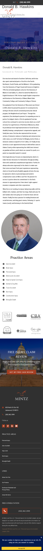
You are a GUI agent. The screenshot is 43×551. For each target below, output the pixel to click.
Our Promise (5, 482)
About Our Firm (6, 477)
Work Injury (5, 456)
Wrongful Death (6, 461)
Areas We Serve (6, 495)
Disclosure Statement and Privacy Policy (9, 489)
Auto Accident (6, 445)
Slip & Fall (5, 451)
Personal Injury (6, 440)
